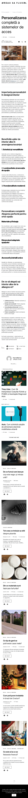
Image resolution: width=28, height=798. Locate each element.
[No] (26, 793)
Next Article (5, 404)
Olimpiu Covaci (8, 41)
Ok (14, 795)
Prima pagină (5, 12)
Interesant (20, 748)
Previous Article (8, 369)
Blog (4, 468)
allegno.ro (13, 81)
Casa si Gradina (17, 12)
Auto (4, 748)
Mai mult (7, 491)
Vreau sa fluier (14, 3)
